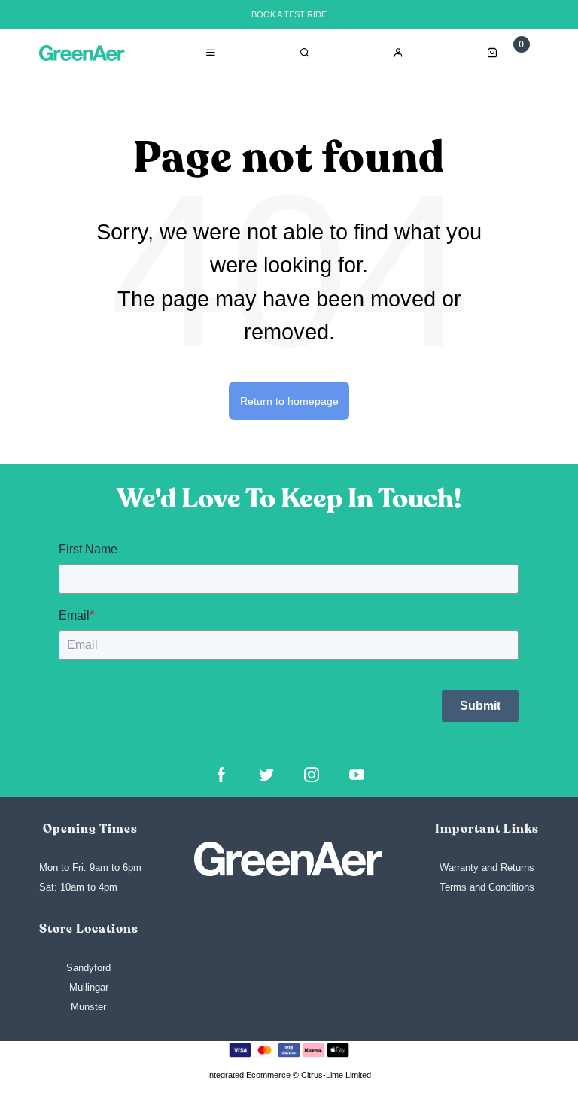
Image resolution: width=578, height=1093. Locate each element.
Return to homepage (289, 401)
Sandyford (88, 967)
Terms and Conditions (487, 887)
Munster (88, 1006)
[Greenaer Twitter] (266, 774)
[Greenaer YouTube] (356, 774)
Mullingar (88, 987)
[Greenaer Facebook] (221, 774)
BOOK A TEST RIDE (289, 14)
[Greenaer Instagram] (311, 774)
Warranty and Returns (487, 867)
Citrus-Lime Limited (336, 1074)
